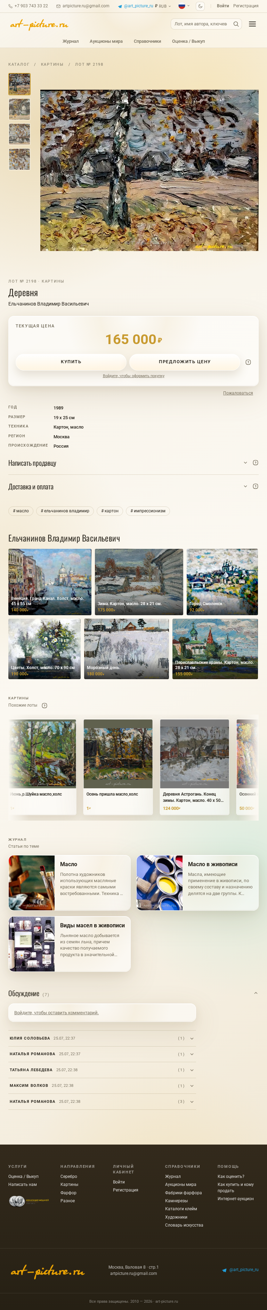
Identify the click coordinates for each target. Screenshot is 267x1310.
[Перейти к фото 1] (19, 84)
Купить (71, 361)
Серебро (68, 1176)
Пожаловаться (238, 393)
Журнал (71, 41)
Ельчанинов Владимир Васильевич (48, 304)
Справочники (147, 41)
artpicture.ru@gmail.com (86, 5)
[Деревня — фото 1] (149, 170)
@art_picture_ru (138, 5)
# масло (21, 510)
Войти (223, 5)
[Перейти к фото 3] (19, 134)
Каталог (19, 64)
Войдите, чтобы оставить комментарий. (56, 1012)
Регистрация (246, 5)
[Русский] (184, 5)
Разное (67, 1200)
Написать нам (22, 1184)
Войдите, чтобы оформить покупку (133, 376)
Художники (176, 1217)
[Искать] (236, 24)
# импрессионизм (147, 510)
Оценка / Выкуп (188, 41)
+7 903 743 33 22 (31, 5)
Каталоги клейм (181, 1208)
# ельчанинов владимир (65, 510)
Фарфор (68, 1192)
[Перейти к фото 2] (19, 109)
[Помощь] (248, 362)
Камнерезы (176, 1200)
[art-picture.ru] (39, 24)
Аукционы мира (106, 41)
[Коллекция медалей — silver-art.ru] (28, 1202)
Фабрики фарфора (183, 1192)
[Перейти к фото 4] (19, 159)
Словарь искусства (184, 1225)
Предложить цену (185, 361)
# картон (110, 510)
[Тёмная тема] (200, 6)
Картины (52, 64)
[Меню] (252, 24)
